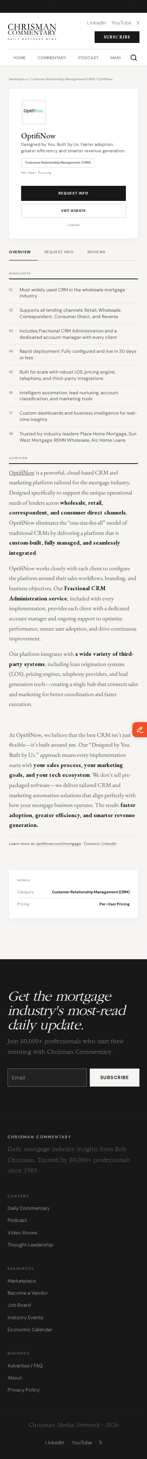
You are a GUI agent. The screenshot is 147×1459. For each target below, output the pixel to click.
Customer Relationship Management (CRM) (63, 79)
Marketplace (18, 79)
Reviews (96, 252)
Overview (20, 252)
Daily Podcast (90, 6)
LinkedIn (73, 225)
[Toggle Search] (133, 57)
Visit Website (73, 210)
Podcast (88, 57)
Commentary (52, 57)
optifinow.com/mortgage (58, 843)
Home (20, 57)
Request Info (73, 193)
